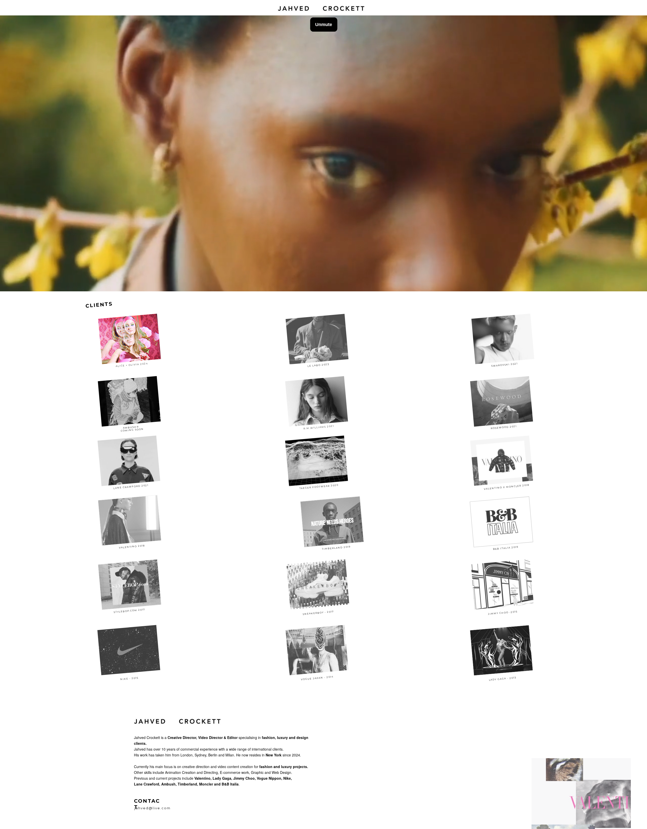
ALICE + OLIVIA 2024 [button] (131, 364)
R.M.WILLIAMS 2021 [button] (319, 426)
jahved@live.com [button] (152, 808)
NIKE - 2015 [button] (129, 678)
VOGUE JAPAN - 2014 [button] (317, 677)
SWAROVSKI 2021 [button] (505, 364)
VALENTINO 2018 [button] (132, 546)
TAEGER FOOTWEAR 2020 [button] (318, 486)
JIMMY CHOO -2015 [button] (503, 612)
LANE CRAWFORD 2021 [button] (131, 486)
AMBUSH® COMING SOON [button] (132, 427)
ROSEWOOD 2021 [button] (504, 427)
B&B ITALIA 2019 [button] (506, 548)
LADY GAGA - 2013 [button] (503, 678)
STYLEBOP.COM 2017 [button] (129, 610)
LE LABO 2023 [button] (319, 364)
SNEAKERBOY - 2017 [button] (318, 612)
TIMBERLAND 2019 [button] (336, 548)
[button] (129, 340)
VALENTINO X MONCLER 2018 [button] (506, 486)
